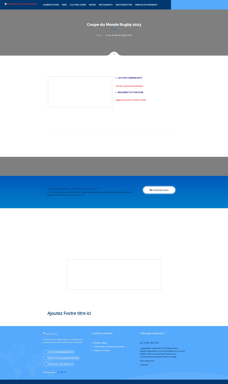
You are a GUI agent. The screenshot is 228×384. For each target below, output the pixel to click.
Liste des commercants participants (129, 86)
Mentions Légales (100, 343)
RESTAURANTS (105, 4)
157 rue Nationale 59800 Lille (67, 358)
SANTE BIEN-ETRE (124, 4)
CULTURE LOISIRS (78, 4)
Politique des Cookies (101, 350)
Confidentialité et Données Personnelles (108, 346)
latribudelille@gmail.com (64, 352)
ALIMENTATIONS (51, 4)
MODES (92, 4)
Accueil (99, 35)
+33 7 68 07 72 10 (66, 364)
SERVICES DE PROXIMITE (146, 4)
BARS (64, 4)
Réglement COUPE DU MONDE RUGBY (131, 100)
